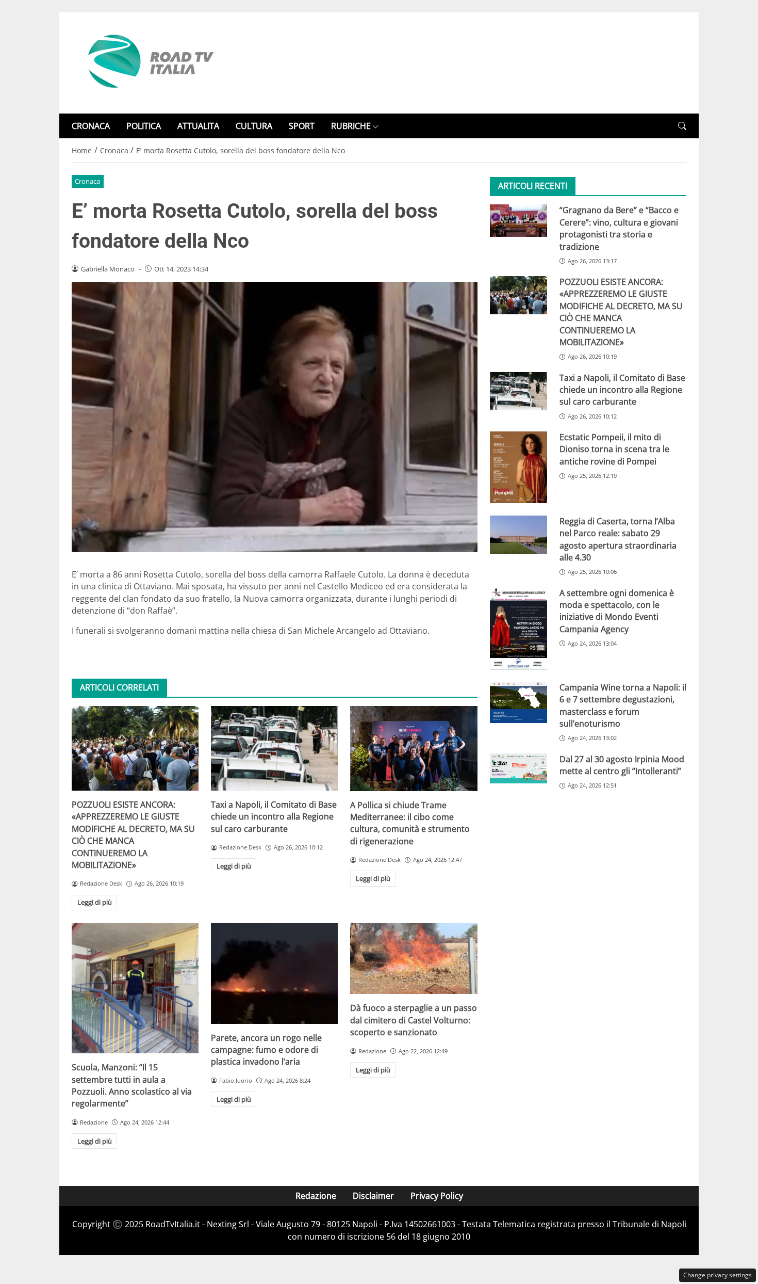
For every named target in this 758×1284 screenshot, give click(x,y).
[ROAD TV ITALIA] (149, 62)
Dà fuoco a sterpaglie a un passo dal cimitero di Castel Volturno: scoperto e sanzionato (413, 1020)
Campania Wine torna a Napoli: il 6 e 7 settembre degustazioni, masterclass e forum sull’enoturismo (622, 705)
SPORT (302, 126)
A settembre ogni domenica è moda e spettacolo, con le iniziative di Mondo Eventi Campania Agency (616, 611)
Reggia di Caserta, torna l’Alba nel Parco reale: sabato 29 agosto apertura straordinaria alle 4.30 (618, 539)
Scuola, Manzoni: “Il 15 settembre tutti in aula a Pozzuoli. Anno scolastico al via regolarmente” (132, 1085)
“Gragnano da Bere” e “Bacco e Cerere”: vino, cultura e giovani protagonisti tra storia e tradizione (619, 228)
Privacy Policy (436, 1195)
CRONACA (91, 126)
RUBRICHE (351, 126)
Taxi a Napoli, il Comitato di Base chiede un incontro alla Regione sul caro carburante (274, 816)
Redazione (315, 1195)
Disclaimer (373, 1195)
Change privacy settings (717, 1275)
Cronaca (87, 181)
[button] (682, 126)
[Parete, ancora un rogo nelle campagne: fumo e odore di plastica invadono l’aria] (274, 973)
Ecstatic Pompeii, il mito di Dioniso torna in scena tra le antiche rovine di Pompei (614, 449)
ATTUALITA (198, 126)
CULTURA (254, 126)
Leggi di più (94, 902)
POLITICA (143, 126)
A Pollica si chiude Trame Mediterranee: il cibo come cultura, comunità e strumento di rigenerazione (410, 823)
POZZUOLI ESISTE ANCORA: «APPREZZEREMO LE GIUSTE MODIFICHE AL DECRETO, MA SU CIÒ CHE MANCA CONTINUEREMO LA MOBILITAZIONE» (133, 835)
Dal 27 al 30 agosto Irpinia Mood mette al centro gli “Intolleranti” (621, 765)
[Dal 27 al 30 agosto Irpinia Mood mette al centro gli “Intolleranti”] (518, 768)
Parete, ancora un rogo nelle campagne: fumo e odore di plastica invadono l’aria (266, 1050)
